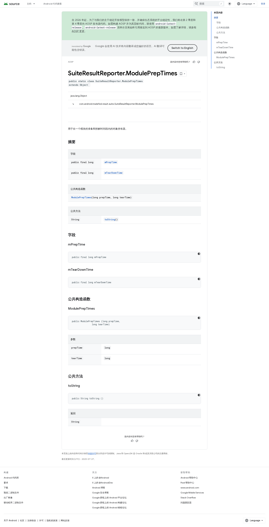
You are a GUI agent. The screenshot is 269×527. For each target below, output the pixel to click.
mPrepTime (111, 162)
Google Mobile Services (192, 492)
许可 (41, 520)
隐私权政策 (52, 520)
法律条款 (31, 520)
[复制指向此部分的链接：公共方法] (86, 376)
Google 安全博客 (100, 492)
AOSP (70, 62)
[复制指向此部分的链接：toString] (83, 386)
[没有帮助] (198, 62)
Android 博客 (98, 487)
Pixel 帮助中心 (187, 482)
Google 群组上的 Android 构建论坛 (109, 502)
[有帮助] (194, 62)
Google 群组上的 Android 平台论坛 (109, 497)
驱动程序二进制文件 (13, 502)
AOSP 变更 (78, 31)
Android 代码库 (11, 477)
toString (110, 219)
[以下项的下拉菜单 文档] (35, 3)
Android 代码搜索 (52, 3)
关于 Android (10, 520)
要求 (6, 482)
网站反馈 (65, 520)
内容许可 (92, 453)
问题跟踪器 (186, 502)
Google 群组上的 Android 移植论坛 (109, 507)
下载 (6, 487)
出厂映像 (8, 497)
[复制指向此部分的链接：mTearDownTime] (96, 270)
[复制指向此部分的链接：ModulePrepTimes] (98, 309)
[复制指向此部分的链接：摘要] (79, 142)
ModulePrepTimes (81, 197)
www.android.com (190, 487)
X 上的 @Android (100, 477)
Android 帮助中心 (189, 477)
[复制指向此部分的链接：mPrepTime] (88, 245)
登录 (263, 3)
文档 (29, 3)
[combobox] (208, 4)
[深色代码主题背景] (199, 254)
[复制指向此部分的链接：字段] (79, 235)
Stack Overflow (188, 497)
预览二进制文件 (11, 492)
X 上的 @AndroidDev (102, 482)
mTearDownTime (114, 172)
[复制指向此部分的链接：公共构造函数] (93, 299)
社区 (22, 520)
